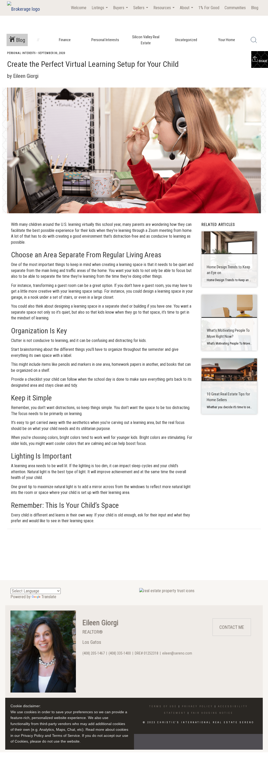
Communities (235, 7)
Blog (254, 7)
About (187, 10)
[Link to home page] (26, 8)
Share (262, 61)
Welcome (78, 7)
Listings (100, 10)
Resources (164, 10)
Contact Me (231, 627)
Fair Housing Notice (212, 713)
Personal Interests (21, 53)
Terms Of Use (163, 706)
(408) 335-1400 (120, 653)
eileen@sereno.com (177, 653)
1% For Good (208, 7)
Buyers (121, 10)
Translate (48, 596)
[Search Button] (254, 40)
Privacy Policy (197, 706)
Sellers (141, 10)
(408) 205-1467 (93, 653)
